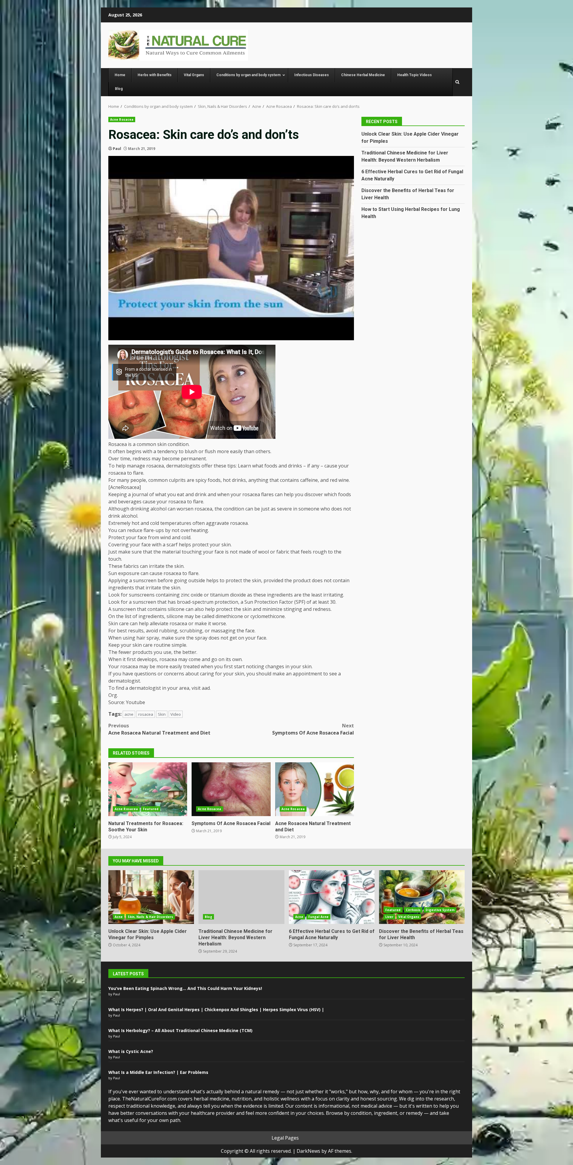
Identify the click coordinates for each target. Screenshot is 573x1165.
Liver (389, 917)
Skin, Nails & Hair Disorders (150, 917)
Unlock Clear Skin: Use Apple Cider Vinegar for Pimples (151, 897)
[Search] (457, 82)
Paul (117, 148)
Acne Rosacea (121, 119)
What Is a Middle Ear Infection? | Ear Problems (158, 1072)
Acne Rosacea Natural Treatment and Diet (159, 729)
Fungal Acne (318, 917)
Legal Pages (285, 1138)
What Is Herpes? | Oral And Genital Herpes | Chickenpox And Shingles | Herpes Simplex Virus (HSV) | (216, 1009)
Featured (150, 809)
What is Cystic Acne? (130, 1051)
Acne (119, 917)
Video (175, 714)
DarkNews (308, 1151)
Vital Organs (408, 917)
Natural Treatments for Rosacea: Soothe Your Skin (147, 789)
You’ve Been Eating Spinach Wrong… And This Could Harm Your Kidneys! (185, 988)
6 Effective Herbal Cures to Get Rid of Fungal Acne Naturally (332, 897)
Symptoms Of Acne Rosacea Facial (313, 729)
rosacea (145, 714)
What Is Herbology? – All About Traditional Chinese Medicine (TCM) (180, 1030)
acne (128, 714)
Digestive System (440, 910)
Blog (208, 917)
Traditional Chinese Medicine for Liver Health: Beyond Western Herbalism (241, 897)
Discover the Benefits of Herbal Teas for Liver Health (422, 897)
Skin (162, 714)
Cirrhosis (413, 910)
